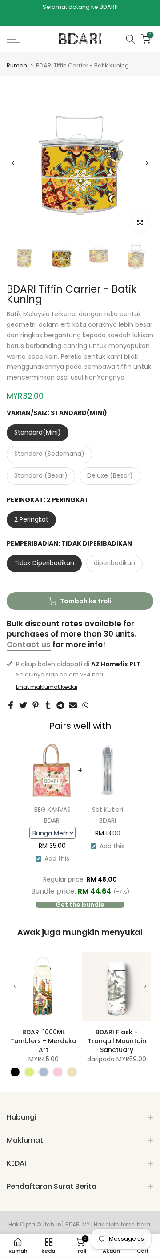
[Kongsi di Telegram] (60, 705)
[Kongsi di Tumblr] (48, 705)
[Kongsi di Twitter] (23, 705)
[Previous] (13, 163)
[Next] (146, 163)
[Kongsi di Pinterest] (36, 705)
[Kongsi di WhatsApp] (85, 705)
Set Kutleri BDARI (107, 815)
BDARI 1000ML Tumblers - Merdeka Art (43, 1041)
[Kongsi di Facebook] (11, 705)
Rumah (17, 65)
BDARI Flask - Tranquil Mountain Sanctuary (117, 1041)
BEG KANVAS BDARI (52, 815)
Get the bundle (80, 905)
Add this (56, 858)
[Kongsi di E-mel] (73, 705)
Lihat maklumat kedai (46, 687)
